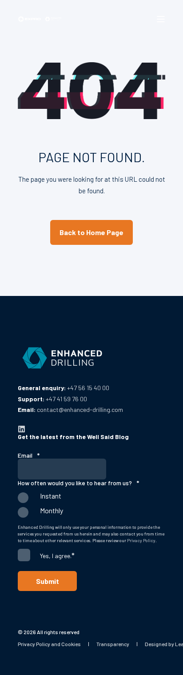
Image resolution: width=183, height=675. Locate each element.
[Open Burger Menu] (161, 19)
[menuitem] (49, 644)
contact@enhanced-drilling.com (80, 409)
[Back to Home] (40, 19)
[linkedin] (21, 429)
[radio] (91, 499)
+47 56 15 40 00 (88, 387)
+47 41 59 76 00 (66, 399)
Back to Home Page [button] (91, 232)
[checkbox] (91, 507)
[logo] (62, 358)
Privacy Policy (141, 540)
